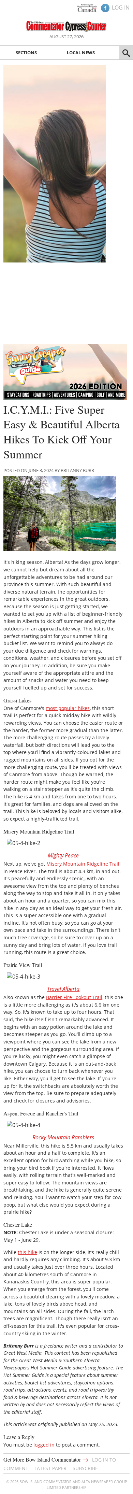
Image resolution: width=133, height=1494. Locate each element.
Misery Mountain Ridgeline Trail (82, 863)
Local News (81, 52)
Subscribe (85, 1468)
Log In (121, 7)
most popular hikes (68, 708)
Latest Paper (50, 1468)
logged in (44, 1444)
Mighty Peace (63, 855)
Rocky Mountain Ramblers (63, 1137)
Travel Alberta (63, 989)
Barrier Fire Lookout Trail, (74, 997)
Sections (26, 52)
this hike (27, 1252)
